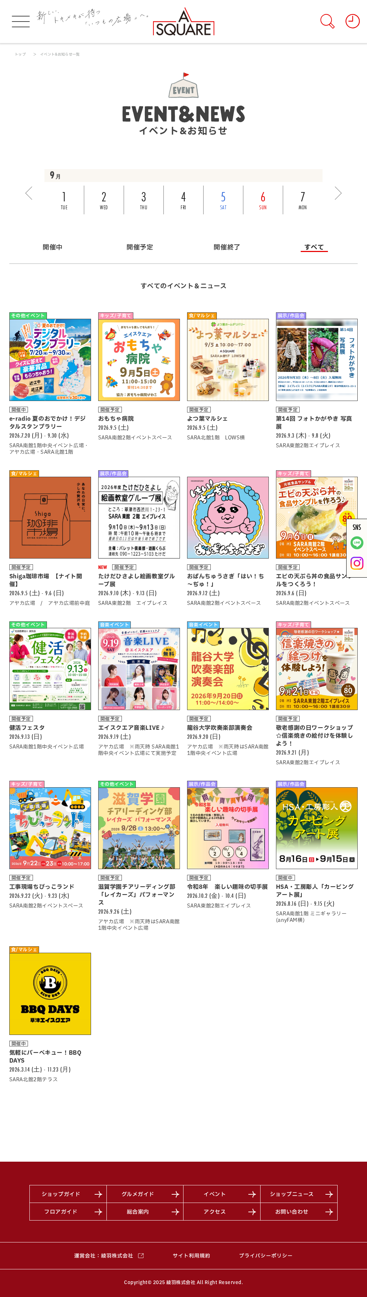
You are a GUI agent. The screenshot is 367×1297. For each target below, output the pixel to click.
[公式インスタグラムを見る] (357, 568)
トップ (20, 54)
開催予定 (140, 247)
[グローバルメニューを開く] (20, 21)
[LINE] (357, 548)
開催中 (53, 247)
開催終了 (227, 247)
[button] (32, 193)
